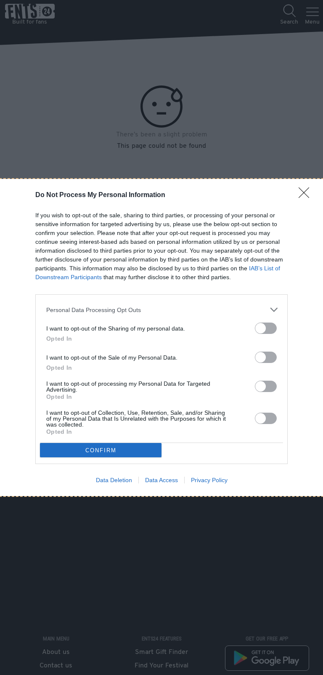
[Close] (307, 195)
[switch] (266, 328)
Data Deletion (114, 480)
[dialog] (161, 337)
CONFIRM (100, 450)
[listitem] (161, 309)
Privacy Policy (209, 480)
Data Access (161, 480)
